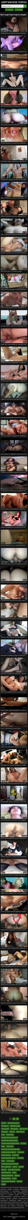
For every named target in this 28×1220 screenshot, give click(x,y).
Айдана (17, 1175)
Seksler (4, 1123)
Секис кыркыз (6, 1172)
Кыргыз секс (14, 1213)
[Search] (25, 6)
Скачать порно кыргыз (9, 1152)
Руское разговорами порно (10, 1143)
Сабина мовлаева (7, 1175)
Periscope (15, 1155)
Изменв (12, 1131)
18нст (3, 1161)
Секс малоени (6, 1155)
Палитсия (21, 1152)
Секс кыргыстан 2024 (8, 1181)
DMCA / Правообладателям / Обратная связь (14, 1217)
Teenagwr (5, 1131)
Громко (4, 1169)
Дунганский (23, 1129)
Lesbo (3, 1184)
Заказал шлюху (15, 1126)
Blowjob (19, 1181)
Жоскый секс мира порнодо (10, 1149)
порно (14, 2)
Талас (14, 1172)
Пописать (20, 1158)
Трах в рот (10, 1146)
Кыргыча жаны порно (8, 1158)
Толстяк (23, 1143)
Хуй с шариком (6, 1166)
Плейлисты (10, 9)
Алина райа (5, 1129)
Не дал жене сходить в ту (9, 1137)
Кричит (21, 1166)
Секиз (14, 1178)
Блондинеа (14, 1129)
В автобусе (10, 1134)
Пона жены (10, 1161)
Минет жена (20, 1131)
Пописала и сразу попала (9, 1140)
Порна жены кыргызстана (10, 1164)
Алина (15, 1166)
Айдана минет (6, 1178)
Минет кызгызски (13, 1123)
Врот (3, 1146)
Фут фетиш (5, 1126)
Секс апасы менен (14, 1169)
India (3, 1134)
